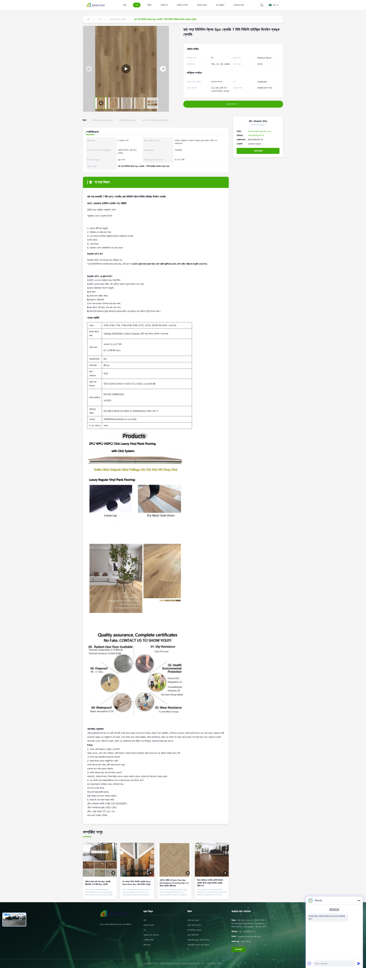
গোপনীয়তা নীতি (148, 940)
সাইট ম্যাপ (146, 945)
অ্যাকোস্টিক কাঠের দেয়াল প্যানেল (198, 945)
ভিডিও (149, 5)
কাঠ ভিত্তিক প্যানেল (194, 930)
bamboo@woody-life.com (259, 131)
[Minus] (359, 900)
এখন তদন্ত (258, 151)
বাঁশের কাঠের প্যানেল (194, 925)
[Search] (262, 5)
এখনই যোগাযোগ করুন (100, 895)
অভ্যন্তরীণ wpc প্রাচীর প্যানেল (198, 940)
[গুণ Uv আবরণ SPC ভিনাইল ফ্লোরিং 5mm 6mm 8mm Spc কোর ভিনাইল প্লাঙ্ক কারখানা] (137, 860)
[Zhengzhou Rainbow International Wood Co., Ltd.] (97, 5)
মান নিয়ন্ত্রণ (220, 5)
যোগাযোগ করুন (238, 5)
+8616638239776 (256, 135)
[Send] (359, 963)
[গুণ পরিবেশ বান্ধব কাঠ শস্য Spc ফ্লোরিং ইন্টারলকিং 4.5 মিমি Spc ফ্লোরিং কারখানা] (100, 860)
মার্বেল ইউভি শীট (192, 935)
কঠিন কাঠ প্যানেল (193, 920)
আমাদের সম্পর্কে (182, 5)
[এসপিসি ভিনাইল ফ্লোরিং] (126, 69)
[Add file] (309, 963)
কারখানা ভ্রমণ (202, 5)
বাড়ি (124, 5)
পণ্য (136, 5)
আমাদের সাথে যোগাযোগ (151, 935)
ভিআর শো (164, 5)
